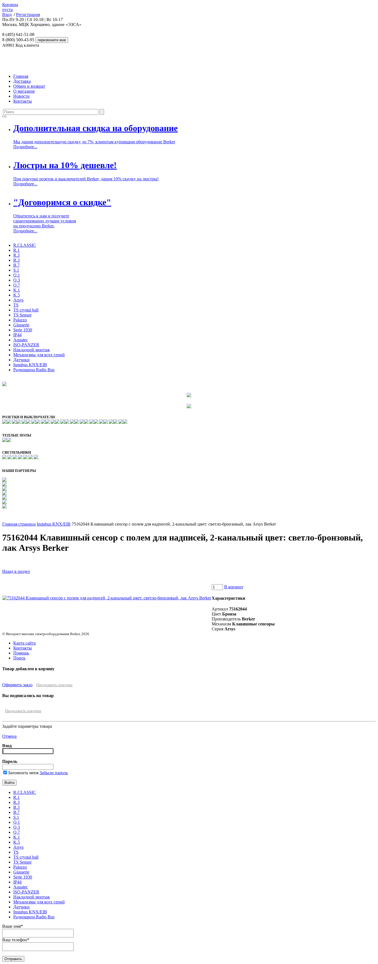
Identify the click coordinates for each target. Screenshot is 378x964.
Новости (21, 96)
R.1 (16, 250)
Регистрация (28, 14)
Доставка (22, 81)
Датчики (21, 359)
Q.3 (16, 280)
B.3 (16, 260)
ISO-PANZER (26, 344)
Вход (7, 14)
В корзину (234, 586)
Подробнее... (25, 146)
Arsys (18, 300)
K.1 (16, 290)
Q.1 (16, 275)
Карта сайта (24, 643)
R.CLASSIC (24, 245)
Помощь (21, 653)
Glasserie (21, 325)
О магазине (24, 91)
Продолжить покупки (54, 685)
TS (16, 305)
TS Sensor (22, 315)
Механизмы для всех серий (39, 354)
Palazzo (20, 320)
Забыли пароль (54, 772)
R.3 (16, 255)
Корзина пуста (10, 7)
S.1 (16, 270)
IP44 (17, 334)
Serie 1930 (22, 330)
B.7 (16, 265)
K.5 (16, 295)
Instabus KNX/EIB (30, 364)
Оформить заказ (17, 684)
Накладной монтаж (31, 349)
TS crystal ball (25, 310)
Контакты (22, 101)
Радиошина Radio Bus (34, 369)
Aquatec (20, 339)
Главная (20, 76)
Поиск (19, 658)
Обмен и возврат (29, 86)
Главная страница (19, 524)
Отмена (9, 736)
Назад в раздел (16, 571)
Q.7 (16, 285)
